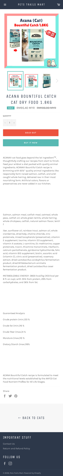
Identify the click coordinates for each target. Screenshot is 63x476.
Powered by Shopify (32, 473)
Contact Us (9, 443)
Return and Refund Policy (16, 448)
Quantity (7, 116)
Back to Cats (33, 418)
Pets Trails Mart (31, 4)
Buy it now (31, 143)
